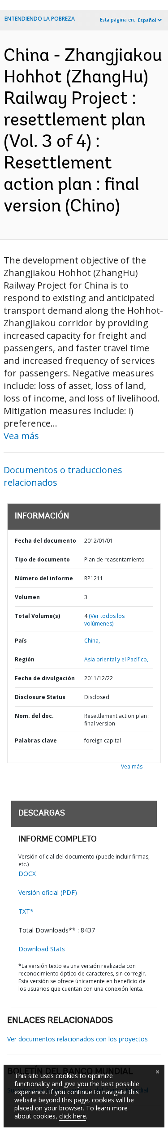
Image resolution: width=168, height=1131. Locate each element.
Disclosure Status (40, 697)
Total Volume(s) (37, 616)
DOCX (27, 873)
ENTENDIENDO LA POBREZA (39, 18)
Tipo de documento (42, 559)
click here (72, 1116)
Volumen (27, 597)
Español (147, 20)
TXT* (26, 911)
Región (24, 659)
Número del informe (44, 578)
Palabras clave (36, 740)
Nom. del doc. (34, 716)
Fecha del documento (45, 540)
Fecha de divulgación (45, 678)
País (21, 640)
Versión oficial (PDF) (47, 892)
